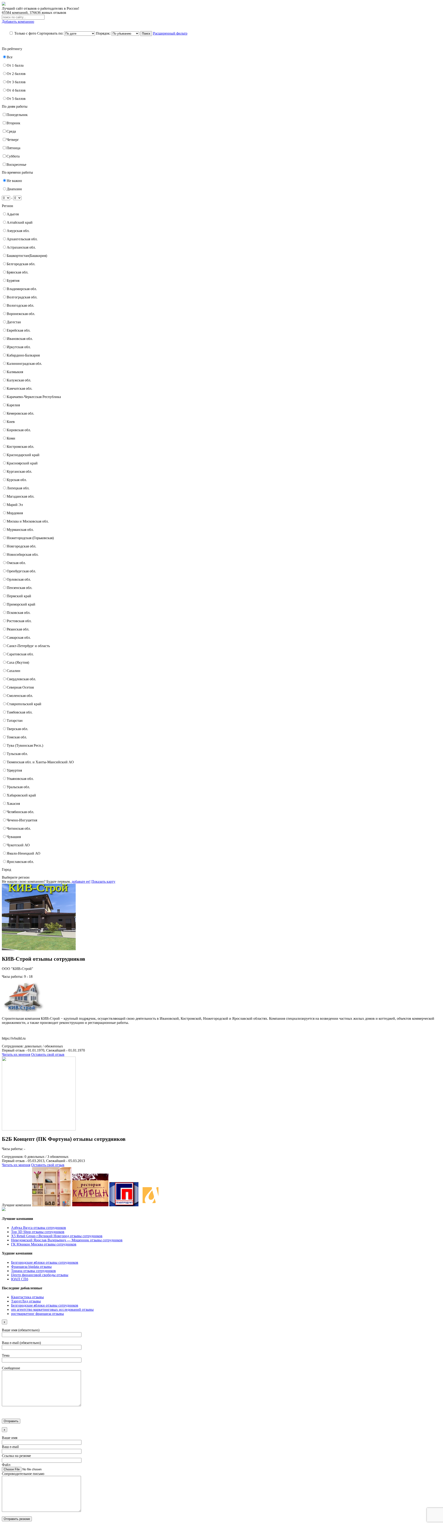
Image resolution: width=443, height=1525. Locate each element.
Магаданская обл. (20, 496)
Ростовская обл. (19, 621)
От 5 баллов (16, 99)
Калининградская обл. (24, 364)
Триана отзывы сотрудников (33, 1271)
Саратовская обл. (20, 654)
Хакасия (13, 804)
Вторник (13, 123)
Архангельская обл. (22, 239)
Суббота (13, 156)
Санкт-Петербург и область (28, 646)
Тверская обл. (17, 729)
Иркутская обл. (19, 347)
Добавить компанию (18, 22)
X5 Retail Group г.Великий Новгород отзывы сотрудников (56, 1236)
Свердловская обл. (21, 679)
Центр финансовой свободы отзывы (39, 1275)
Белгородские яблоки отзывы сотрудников (44, 1262)
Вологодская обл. (20, 305)
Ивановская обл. (20, 339)
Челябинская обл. (20, 812)
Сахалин (13, 671)
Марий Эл (15, 505)
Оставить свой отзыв (47, 1054)
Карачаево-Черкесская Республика (34, 397)
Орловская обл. (19, 579)
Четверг (12, 140)
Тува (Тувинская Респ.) (25, 745)
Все (9, 57)
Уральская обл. (18, 787)
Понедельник (17, 115)
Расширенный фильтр (170, 33)
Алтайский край (20, 222)
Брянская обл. (17, 272)
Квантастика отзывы (27, 1297)
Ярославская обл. (20, 862)
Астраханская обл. (21, 247)
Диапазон (14, 189)
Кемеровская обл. (20, 413)
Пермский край (19, 596)
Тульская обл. (17, 754)
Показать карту (103, 881)
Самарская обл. (19, 637)
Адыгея (13, 214)
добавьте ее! (81, 881)
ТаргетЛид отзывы (26, 1301)
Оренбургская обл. (21, 571)
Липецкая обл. (18, 488)
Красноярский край (22, 463)
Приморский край (21, 604)
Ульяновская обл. (20, 779)
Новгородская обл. (21, 546)
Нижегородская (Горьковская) (30, 538)
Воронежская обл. (21, 314)
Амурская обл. (18, 231)
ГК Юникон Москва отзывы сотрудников (43, 1244)
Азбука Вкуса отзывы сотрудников (38, 1228)
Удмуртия (14, 770)
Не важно (14, 181)
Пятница (13, 148)
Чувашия (14, 837)
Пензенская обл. (19, 588)
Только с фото (25, 33)
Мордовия (15, 513)
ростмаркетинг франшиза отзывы (37, 1314)
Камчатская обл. (19, 388)
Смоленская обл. (20, 696)
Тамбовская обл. (20, 712)
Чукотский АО (18, 845)
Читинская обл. (19, 828)
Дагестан (14, 322)
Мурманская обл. (20, 530)
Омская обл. (16, 563)
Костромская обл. (20, 447)
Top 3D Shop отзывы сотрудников (37, 1232)
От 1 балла (15, 65)
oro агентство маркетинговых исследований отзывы (52, 1309)
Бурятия (13, 280)
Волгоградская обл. (22, 297)
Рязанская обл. (18, 629)
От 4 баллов (16, 90)
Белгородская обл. (21, 264)
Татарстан (15, 720)
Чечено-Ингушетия (22, 820)
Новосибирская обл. (23, 554)
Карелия (13, 405)
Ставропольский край (24, 704)
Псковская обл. (18, 613)
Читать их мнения (16, 1054)
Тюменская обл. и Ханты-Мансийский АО (40, 762)
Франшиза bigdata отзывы (31, 1267)
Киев (11, 422)
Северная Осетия (20, 687)
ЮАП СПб (19, 1279)
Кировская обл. (19, 430)
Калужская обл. (19, 380)
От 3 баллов (16, 82)
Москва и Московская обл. (28, 521)
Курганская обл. (19, 471)
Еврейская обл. (18, 330)
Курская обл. (17, 480)
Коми (11, 438)
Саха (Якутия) (18, 662)
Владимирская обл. (22, 289)
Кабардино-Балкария (23, 355)
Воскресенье (16, 164)
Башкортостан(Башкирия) (27, 256)
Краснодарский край (23, 455)
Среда (11, 131)
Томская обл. (17, 737)
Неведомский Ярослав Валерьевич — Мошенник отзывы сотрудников (67, 1240)
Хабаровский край (21, 795)
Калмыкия (15, 372)
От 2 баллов (16, 74)
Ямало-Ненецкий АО (23, 853)
